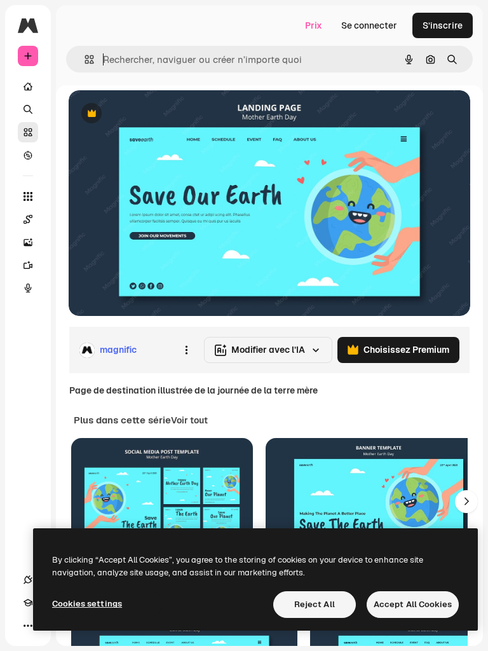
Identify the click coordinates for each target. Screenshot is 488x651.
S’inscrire (443, 25)
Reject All (314, 604)
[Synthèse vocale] (28, 288)
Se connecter (369, 25)
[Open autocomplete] (84, 59)
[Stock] (28, 132)
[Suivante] (466, 501)
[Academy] (28, 603)
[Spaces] (28, 219)
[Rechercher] (28, 109)
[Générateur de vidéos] (28, 265)
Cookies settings (87, 603)
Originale (152, 114)
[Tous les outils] (28, 196)
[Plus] (28, 625)
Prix (313, 25)
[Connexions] (28, 580)
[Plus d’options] (186, 350)
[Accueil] (28, 86)
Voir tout (189, 420)
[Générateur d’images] (28, 242)
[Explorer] (28, 155)
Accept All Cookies (413, 604)
